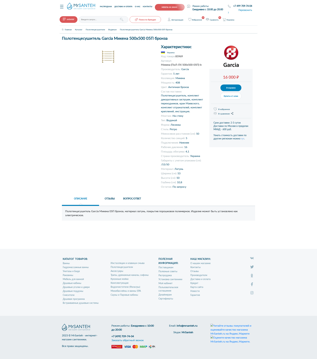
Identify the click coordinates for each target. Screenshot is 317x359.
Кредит (194, 283)
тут (242, 138)
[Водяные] (112, 26)
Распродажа (106, 6)
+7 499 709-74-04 (242, 6)
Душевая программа (74, 299)
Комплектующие (119, 283)
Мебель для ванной (73, 279)
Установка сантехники (170, 279)
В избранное (224, 109)
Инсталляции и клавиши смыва (127, 263)
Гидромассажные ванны (76, 267)
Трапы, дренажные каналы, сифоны (130, 275)
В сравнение (224, 114)
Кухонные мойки (119, 279)
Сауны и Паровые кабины (124, 295)
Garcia (185, 69)
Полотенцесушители (122, 267)
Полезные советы (167, 271)
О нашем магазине (200, 263)
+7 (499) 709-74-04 (122, 336)
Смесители (68, 295)
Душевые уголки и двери (76, 287)
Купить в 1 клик (231, 96)
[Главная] (68, 26)
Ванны (66, 263)
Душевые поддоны (73, 291)
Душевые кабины (72, 283)
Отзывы (194, 271)
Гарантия (195, 295)
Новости (195, 291)
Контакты (147, 6)
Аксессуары (117, 271)
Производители (198, 275)
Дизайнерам (165, 295)
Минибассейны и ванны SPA (126, 291)
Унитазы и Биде (71, 271)
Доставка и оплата (123, 6)
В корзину (231, 88)
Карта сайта (196, 287)
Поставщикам (165, 267)
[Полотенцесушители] (95, 26)
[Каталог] (78, 26)
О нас (137, 6)
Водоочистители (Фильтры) (125, 287)
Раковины (68, 275)
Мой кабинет (165, 283)
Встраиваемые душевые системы (81, 303)
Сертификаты (165, 299)
